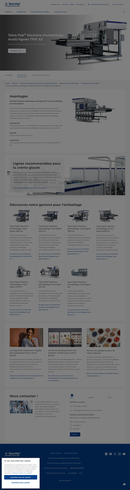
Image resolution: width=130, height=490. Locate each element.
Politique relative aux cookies (22, 473)
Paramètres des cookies (20, 482)
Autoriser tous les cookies (21, 477)
